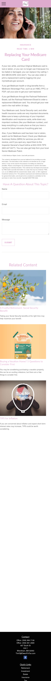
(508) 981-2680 (28, 643)
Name (4, 188)
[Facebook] (25, 657)
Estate (25, 674)
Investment (25, 671)
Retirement (25, 668)
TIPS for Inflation (9, 418)
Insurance (25, 677)
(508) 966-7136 (28, 640)
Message (6, 219)
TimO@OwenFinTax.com (25, 653)
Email (4, 204)
